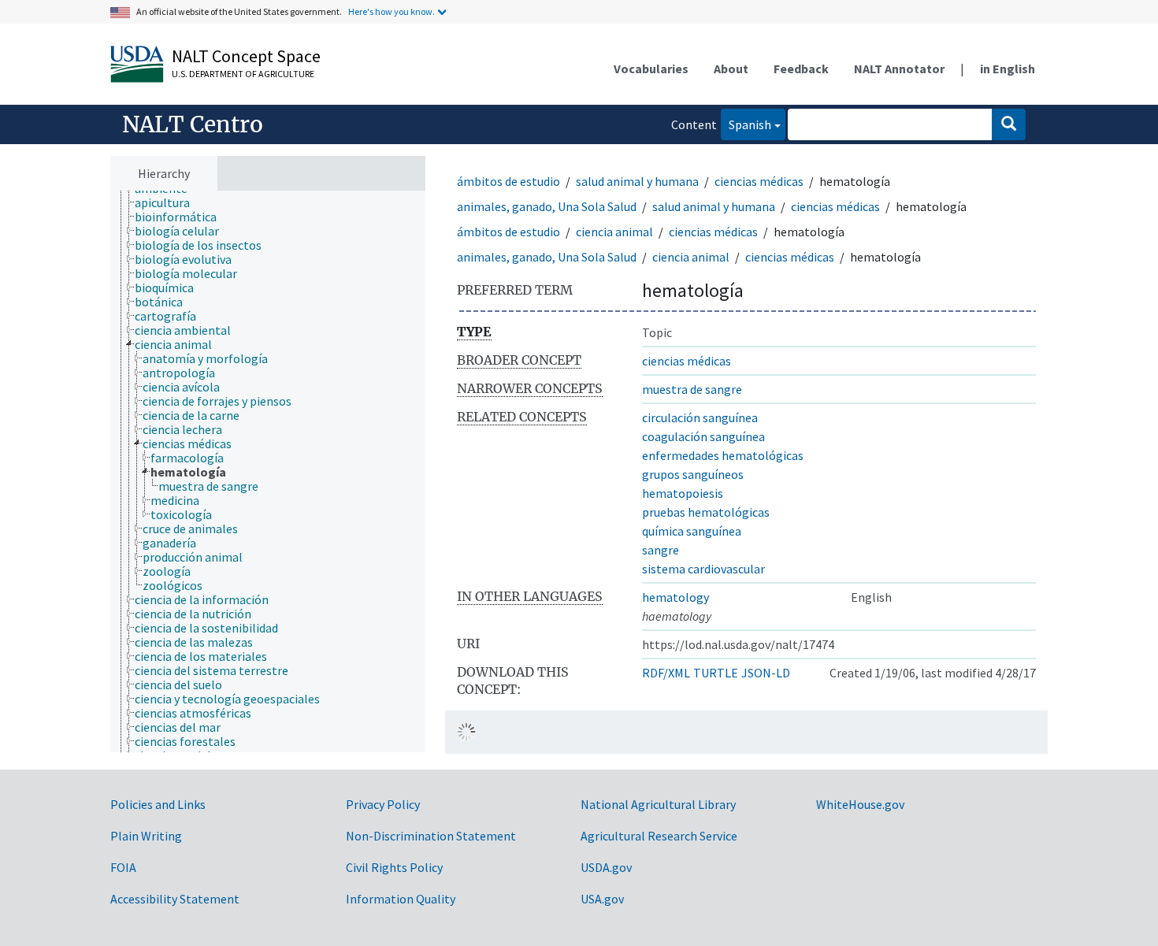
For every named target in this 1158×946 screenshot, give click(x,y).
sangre (660, 550)
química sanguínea (691, 531)
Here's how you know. (391, 11)
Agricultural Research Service (659, 836)
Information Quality (400, 899)
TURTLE (715, 673)
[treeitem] (169, 202)
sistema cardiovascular (703, 569)
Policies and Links (158, 804)
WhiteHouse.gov (860, 804)
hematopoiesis (682, 493)
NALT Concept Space (246, 56)
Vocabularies (651, 68)
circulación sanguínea (700, 417)
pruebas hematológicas (706, 512)
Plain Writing (146, 836)
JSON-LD (765, 673)
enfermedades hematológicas (723, 455)
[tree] (267, 472)
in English (1007, 68)
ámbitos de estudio (508, 181)
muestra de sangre (692, 389)
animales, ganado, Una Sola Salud (547, 206)
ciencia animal (614, 231)
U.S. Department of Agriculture (243, 74)
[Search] (1009, 124)
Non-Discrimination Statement (431, 836)
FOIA (123, 867)
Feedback (801, 68)
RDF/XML (666, 673)
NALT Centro (192, 124)
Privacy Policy (383, 804)
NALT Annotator (899, 68)
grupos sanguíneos (693, 474)
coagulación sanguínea (703, 436)
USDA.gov (606, 867)
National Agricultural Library (658, 804)
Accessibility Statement (174, 899)
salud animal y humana (637, 181)
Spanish (746, 124)
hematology (675, 597)
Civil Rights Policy (394, 867)
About (731, 68)
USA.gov (602, 899)
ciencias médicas (759, 181)
